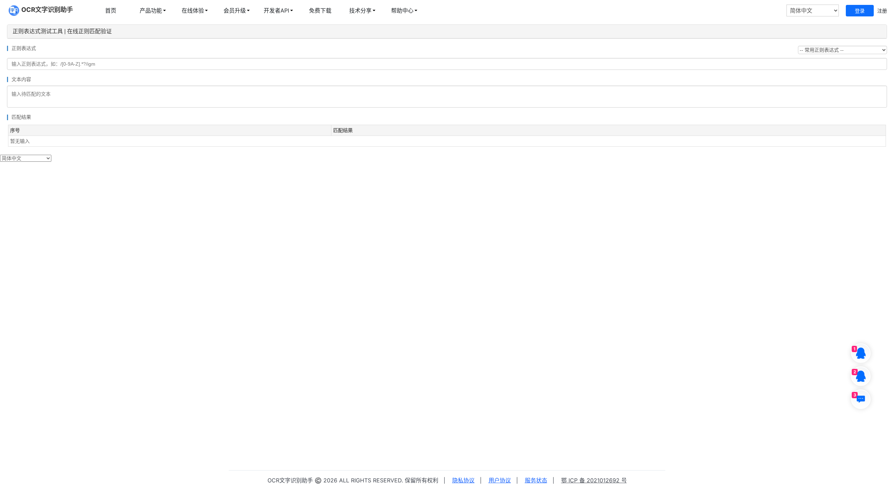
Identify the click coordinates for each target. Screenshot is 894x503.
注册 (882, 11)
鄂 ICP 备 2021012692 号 (594, 480)
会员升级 (235, 10)
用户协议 (500, 480)
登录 (860, 11)
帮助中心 (402, 10)
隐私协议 (463, 480)
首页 (110, 10)
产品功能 (151, 10)
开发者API (276, 10)
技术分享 (360, 10)
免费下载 (320, 10)
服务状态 (536, 480)
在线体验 (193, 10)
